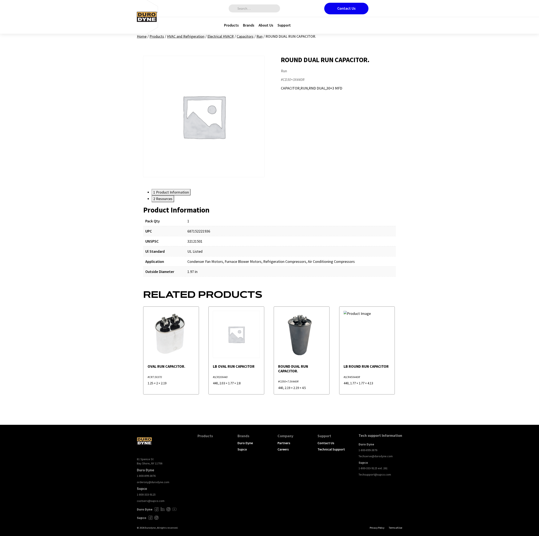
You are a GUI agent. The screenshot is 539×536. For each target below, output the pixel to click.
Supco (242, 449)
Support (284, 25)
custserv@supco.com (150, 501)
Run (259, 36)
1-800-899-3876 (146, 476)
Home (142, 36)
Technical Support (331, 449)
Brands (248, 25)
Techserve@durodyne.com (376, 456)
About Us (266, 25)
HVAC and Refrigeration (185, 36)
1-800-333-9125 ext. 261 (373, 468)
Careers (283, 449)
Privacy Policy (377, 527)
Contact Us (346, 8)
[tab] (171, 192)
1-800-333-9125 (146, 494)
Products (231, 25)
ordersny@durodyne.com (153, 482)
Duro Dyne (245, 443)
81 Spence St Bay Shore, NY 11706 (149, 461)
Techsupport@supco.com (375, 474)
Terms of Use (395, 527)
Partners (284, 443)
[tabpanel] (269, 244)
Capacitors (245, 36)
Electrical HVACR (220, 36)
